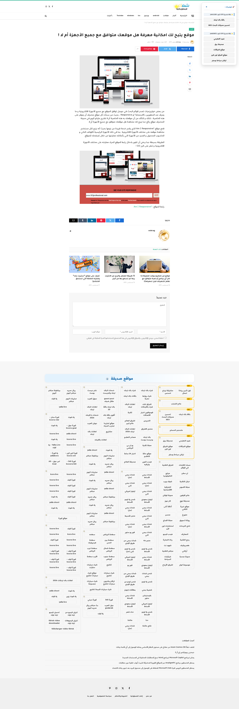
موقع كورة (62, 518)
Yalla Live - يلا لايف (54, 446)
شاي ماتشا (146, 626)
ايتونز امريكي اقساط (130, 558)
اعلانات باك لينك (92, 432)
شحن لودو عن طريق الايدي (130, 583)
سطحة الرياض (109, 534)
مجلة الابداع (167, 520)
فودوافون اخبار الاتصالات (147, 413)
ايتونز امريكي (130, 491)
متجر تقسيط (130, 516)
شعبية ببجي (147, 590)
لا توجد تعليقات (160, 42)
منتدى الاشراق (147, 429)
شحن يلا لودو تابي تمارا (130, 550)
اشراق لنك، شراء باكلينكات (147, 405)
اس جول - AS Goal (54, 462)
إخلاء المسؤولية (136, 696)
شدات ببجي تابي (130, 484)
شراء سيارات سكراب (92, 566)
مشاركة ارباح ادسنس (167, 391)
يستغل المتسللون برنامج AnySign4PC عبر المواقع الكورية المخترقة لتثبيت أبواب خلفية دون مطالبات (156, 663)
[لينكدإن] (189, 76)
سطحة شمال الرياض (109, 549)
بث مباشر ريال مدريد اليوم (92, 606)
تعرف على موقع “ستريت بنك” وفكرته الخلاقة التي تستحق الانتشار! (86, 279)
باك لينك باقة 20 (109, 408)
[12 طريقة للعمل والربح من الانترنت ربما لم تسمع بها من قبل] (119, 264)
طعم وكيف (184, 545)
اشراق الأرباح (167, 565)
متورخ (184, 515)
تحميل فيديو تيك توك (54, 613)
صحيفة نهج (185, 501)
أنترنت (191, 29)
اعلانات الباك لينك (130, 405)
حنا (147, 620)
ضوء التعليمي (184, 441)
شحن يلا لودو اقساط (130, 500)
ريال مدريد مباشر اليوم (71, 391)
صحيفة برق (168, 441)
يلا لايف (100, 613)
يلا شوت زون (71, 596)
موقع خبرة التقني (184, 507)
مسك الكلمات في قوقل (184, 466)
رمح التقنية (184, 540)
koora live (54, 434)
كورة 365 (109, 600)
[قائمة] (192, 15)
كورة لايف (71, 480)
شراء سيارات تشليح (109, 574)
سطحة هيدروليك (92, 541)
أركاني (184, 551)
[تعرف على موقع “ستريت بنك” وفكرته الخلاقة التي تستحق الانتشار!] (84, 264)
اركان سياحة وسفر (176, 454)
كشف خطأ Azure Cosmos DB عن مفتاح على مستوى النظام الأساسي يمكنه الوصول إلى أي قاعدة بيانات (155, 647)
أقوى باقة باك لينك (109, 416)
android (156, 16)
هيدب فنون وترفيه (147, 463)
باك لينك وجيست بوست (147, 438)
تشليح (109, 565)
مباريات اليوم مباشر (109, 457)
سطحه (92, 534)
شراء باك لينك (147, 390)
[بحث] (46, 16)
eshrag (178, 42)
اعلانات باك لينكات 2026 (63, 580)
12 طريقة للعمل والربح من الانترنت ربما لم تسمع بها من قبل (120, 277)
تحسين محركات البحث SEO (168, 417)
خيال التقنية (185, 481)
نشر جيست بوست (92, 391)
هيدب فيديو (168, 534)
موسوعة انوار (184, 565)
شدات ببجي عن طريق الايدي (130, 541)
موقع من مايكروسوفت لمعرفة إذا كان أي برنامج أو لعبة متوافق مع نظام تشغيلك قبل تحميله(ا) (155, 279)
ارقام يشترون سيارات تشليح (109, 582)
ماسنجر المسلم (176, 430)
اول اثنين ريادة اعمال (185, 391)
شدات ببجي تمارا (130, 476)
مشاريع (109, 431)
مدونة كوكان (168, 495)
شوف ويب (167, 481)
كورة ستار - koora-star (54, 418)
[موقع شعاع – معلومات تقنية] (181, 6)
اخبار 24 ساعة (130, 453)
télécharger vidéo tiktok (63, 629)
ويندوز (146, 16)
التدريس (147, 421)
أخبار (174, 16)
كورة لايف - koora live (71, 552)
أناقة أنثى (168, 506)
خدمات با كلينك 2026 (92, 416)
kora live (54, 474)
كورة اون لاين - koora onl (71, 454)
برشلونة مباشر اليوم (54, 391)
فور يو (129, 565)
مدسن (167, 515)
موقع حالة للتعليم (147, 454)
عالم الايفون (184, 495)
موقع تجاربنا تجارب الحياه (109, 424)
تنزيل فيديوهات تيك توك (71, 621)
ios (139, 16)
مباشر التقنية (167, 551)
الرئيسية (183, 16)
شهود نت (167, 545)
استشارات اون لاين (168, 527)
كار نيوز (168, 501)
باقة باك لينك (184, 414)
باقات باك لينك (130, 396)
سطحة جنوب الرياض (109, 557)
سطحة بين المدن (109, 541)
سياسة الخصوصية (104, 696)
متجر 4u (146, 540)
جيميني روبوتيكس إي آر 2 (184, 652)
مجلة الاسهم (185, 487)
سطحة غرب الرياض (92, 549)
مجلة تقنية (146, 445)
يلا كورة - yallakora (54, 454)
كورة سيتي (92, 600)
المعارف (184, 534)
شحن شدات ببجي (147, 574)
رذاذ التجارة (167, 540)
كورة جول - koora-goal (71, 426)
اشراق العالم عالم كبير (130, 422)
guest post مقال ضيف (109, 399)
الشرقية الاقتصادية (167, 488)
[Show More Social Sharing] (137, 49)
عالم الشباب (176, 404)
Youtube (120, 16)
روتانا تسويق (184, 520)
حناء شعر (130, 612)
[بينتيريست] (189, 82)
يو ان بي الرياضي (130, 446)
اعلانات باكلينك (101, 440)
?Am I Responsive (143, 206)
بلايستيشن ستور (147, 596)
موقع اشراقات (185, 446)
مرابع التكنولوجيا (167, 474)
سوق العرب (92, 398)
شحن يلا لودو (147, 582)
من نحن (149, 696)
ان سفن (184, 473)
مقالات (166, 16)
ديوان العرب (92, 423)
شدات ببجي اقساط (147, 476)
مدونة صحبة (184, 556)
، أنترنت (110, 16)
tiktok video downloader (54, 621)
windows (130, 16)
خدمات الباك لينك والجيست (109, 391)
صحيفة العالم (130, 462)
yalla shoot (92, 450)
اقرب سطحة (92, 556)
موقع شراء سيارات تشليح (92, 574)
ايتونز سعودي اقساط (146, 500)
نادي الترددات (184, 526)
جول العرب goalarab (109, 606)
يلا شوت (109, 450)
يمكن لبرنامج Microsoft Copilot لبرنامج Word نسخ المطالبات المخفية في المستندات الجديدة (158, 657)
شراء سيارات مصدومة (92, 582)
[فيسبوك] (189, 63)
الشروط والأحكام (121, 696)
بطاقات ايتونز (130, 590)
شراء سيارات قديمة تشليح (100, 589)
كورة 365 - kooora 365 (71, 462)
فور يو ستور (130, 532)
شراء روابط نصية (146, 397)
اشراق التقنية (167, 465)
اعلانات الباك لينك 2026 (130, 430)
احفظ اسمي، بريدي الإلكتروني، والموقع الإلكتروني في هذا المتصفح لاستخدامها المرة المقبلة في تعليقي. (125, 338)
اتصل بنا (90, 696)
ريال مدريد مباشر (109, 465)
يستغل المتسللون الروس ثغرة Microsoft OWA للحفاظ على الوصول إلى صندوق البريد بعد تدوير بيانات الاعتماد (153, 668)
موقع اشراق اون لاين (168, 447)
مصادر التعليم (130, 437)
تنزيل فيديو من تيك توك (71, 613)
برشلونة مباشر (92, 456)
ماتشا (130, 620)
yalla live (63, 407)
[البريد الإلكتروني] (189, 88)
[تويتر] (189, 69)
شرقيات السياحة (167, 557)
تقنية (130, 412)
